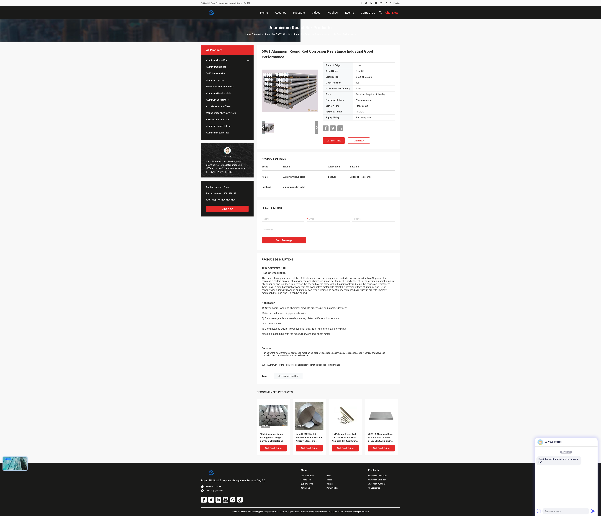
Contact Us (305, 488)
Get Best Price (334, 140)
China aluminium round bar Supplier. (248, 512)
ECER (366, 512)
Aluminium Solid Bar (216, 67)
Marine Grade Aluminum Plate (221, 113)
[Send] (593, 511)
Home (248, 34)
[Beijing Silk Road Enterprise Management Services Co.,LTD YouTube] (376, 3)
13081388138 (229, 193)
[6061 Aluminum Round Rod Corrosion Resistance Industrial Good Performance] (290, 90)
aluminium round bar (288, 376)
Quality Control (306, 484)
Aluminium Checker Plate (218, 93)
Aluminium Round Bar (264, 34)
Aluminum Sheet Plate (217, 100)
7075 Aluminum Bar (216, 73)
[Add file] (539, 511)
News (328, 476)
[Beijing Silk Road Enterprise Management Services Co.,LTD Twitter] (366, 3)
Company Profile (307, 476)
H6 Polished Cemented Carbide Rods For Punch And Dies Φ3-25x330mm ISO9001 (344, 438)
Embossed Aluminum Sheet (220, 86)
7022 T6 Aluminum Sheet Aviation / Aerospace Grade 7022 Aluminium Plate (380, 438)
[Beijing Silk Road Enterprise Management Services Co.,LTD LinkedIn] (371, 3)
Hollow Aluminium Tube (217, 119)
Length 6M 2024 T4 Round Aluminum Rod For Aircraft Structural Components (309, 438)
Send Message (284, 240)
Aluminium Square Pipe (217, 132)
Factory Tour (305, 480)
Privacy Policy (332, 488)
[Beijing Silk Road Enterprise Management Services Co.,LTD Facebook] (361, 3)
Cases (329, 480)
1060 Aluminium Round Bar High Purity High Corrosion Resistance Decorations (271, 438)
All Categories (374, 488)
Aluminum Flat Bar (215, 80)
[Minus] (593, 442)
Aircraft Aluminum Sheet (218, 106)
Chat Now (227, 208)
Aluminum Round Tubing (218, 126)
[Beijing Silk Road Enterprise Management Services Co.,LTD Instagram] (381, 3)
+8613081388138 (227, 199)
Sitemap (329, 484)
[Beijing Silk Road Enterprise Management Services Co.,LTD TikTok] (386, 3)
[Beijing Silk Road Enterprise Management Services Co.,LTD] (211, 12)
